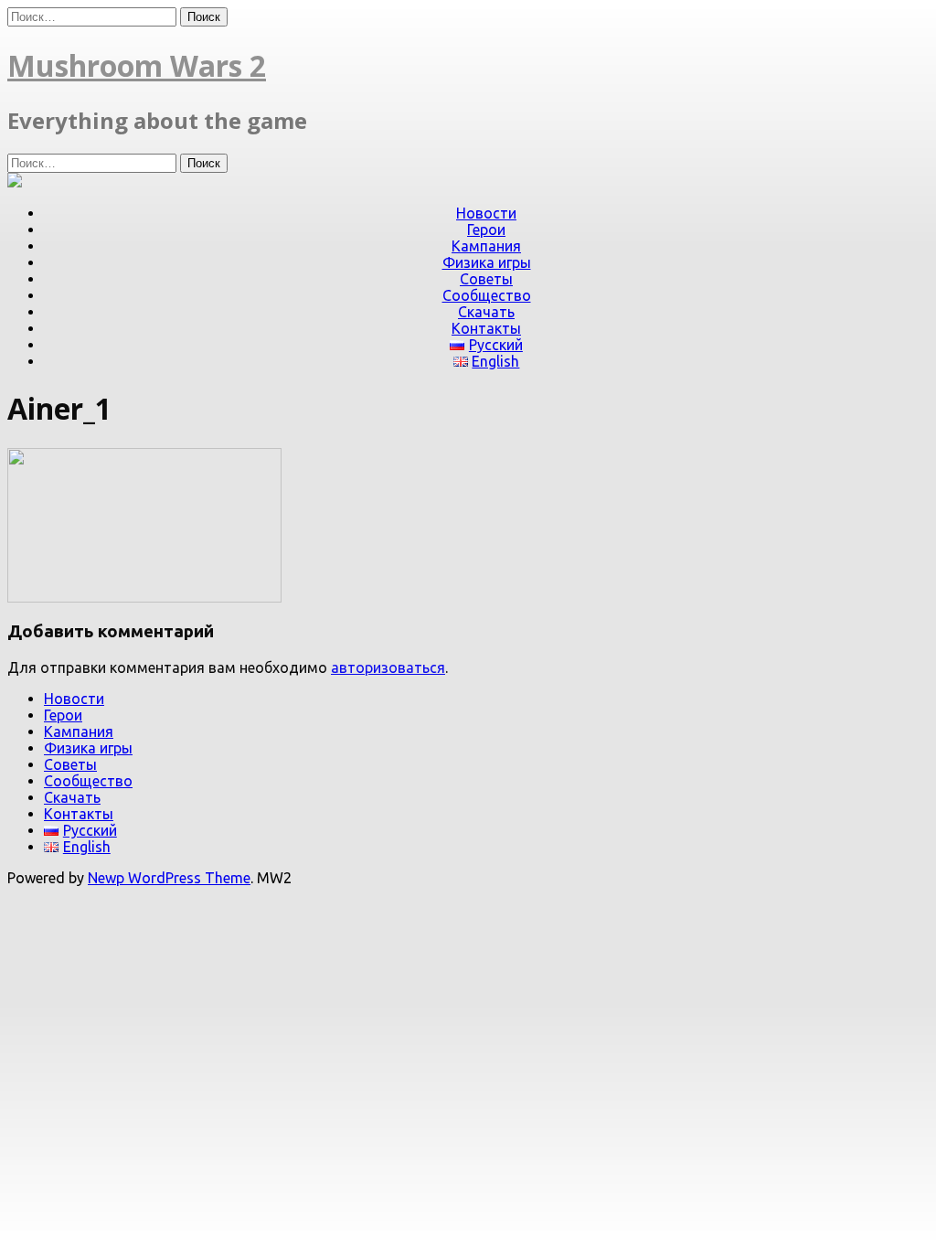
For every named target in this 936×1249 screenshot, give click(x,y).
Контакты (486, 328)
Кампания (486, 246)
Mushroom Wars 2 (136, 65)
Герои (486, 229)
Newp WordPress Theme (169, 878)
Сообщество (486, 295)
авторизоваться (388, 667)
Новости (486, 213)
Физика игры (486, 262)
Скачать (486, 312)
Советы (486, 279)
